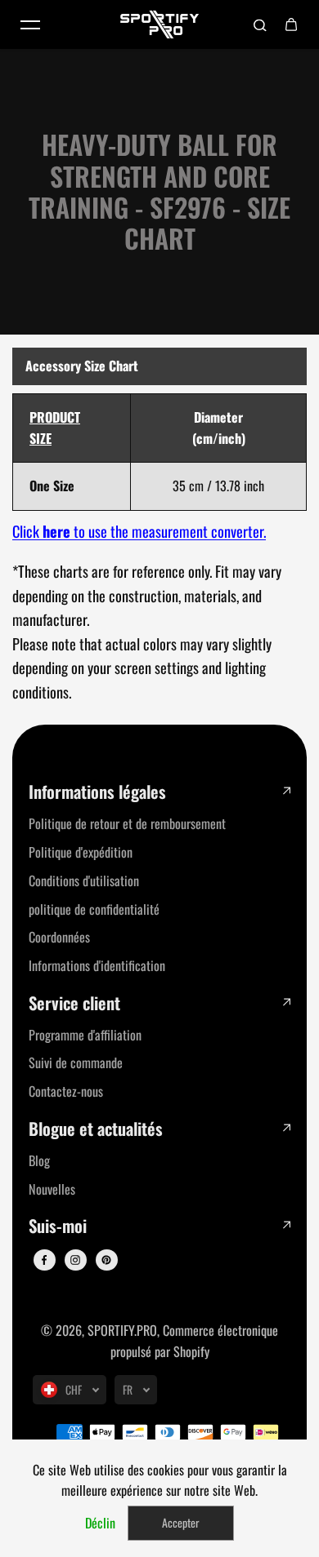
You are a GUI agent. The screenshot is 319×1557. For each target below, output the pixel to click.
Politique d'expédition (81, 852)
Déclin (100, 1523)
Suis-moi (58, 1226)
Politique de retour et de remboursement (127, 823)
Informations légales (97, 792)
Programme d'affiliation (85, 1035)
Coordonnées (59, 937)
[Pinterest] (106, 1259)
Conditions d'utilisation (84, 880)
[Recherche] (260, 24)
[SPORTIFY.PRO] (159, 24)
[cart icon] (291, 24)
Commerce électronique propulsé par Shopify (194, 1340)
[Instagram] (75, 1259)
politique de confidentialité (94, 909)
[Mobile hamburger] (30, 24)
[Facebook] (44, 1259)
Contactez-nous (66, 1091)
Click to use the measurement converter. (139, 531)
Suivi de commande (76, 1062)
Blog (39, 1160)
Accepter (181, 1522)
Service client (74, 1003)
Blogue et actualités (96, 1129)
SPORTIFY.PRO (122, 1330)
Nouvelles (52, 1189)
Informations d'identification (97, 965)
